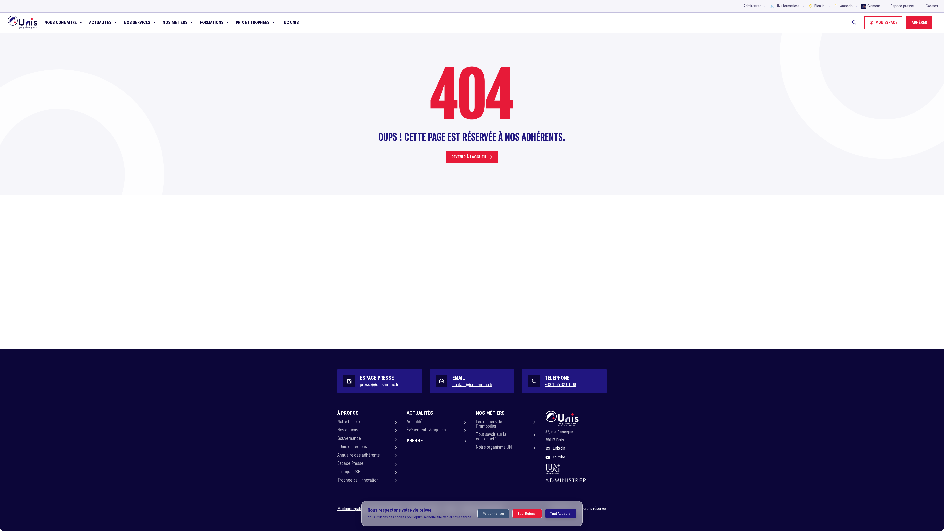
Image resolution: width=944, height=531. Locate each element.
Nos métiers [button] (175, 22)
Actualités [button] (100, 22)
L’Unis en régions (352, 446)
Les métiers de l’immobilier (489, 423)
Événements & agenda (426, 429)
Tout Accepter (561, 514)
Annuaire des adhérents (358, 454)
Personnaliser (493, 514)
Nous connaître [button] (60, 22)
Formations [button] (212, 22)
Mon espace (886, 22)
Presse (415, 440)
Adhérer (919, 22)
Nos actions (347, 429)
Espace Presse (350, 463)
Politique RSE (348, 471)
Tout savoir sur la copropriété (491, 436)
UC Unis (291, 22)
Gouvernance (349, 438)
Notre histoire (349, 421)
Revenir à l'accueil (469, 157)
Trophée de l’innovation (358, 480)
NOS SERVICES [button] (137, 22)
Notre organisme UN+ (495, 447)
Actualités (415, 421)
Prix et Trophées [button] (253, 22)
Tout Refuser (527, 514)
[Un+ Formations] (552, 468)
